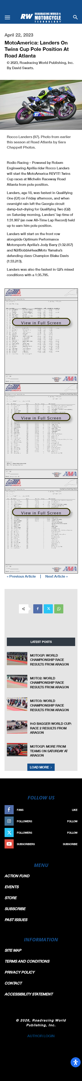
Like (74, 809)
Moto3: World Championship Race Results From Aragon (49, 705)
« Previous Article (21, 576)
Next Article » (56, 576)
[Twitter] (48, 608)
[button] (7, 17)
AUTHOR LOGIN (41, 1036)
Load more (39, 767)
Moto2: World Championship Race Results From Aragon (49, 682)
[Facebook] (37, 608)
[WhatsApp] (58, 608)
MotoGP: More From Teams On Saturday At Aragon (49, 750)
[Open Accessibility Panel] (76, 1062)
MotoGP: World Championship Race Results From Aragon (49, 659)
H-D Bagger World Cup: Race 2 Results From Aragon (51, 728)
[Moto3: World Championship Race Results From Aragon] (17, 704)
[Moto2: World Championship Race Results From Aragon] (17, 681)
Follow (72, 821)
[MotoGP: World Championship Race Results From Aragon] (17, 658)
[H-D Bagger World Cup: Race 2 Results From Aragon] (17, 727)
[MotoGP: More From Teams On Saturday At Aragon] (17, 749)
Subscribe (70, 844)
